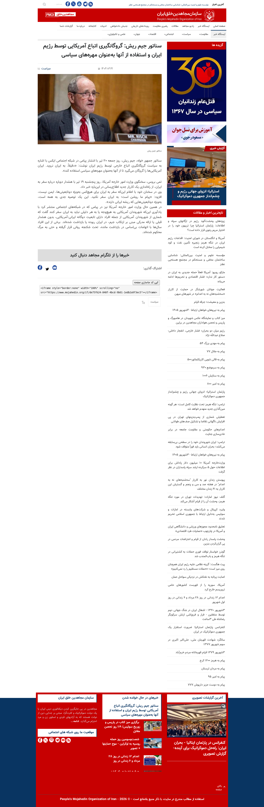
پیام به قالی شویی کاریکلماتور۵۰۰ (206, 359)
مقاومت (203, 34)
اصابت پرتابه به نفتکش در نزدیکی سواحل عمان (198, 577)
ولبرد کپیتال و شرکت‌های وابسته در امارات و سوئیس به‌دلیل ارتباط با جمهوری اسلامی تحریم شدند (196, 514)
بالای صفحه (219, 787)
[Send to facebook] (40, 267)
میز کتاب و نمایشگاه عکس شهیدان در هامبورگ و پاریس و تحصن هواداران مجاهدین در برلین (196, 320)
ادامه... (75, 721)
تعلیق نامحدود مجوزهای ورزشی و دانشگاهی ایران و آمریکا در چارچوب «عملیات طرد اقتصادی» (196, 529)
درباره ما (81, 26)
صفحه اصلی (219, 26)
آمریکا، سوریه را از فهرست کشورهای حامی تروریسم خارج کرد (196, 587)
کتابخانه (92, 26)
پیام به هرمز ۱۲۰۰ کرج (212, 660)
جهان (136, 34)
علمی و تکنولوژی (116, 34)
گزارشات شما (66, 26)
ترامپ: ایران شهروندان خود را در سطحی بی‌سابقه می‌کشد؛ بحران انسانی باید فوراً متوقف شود (196, 444)
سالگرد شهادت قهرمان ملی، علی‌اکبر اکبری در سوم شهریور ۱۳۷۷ (196, 642)
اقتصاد (152, 34)
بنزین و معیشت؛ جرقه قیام (209, 302)
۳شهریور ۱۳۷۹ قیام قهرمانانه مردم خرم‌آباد (200, 652)
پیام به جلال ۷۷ (216, 351)
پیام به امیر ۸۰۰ (216, 384)
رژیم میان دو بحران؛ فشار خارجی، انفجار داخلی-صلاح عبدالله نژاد (196, 333)
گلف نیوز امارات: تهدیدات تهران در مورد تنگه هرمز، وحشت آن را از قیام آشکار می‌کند (196, 499)
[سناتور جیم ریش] (100, 109)
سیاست (186, 34)
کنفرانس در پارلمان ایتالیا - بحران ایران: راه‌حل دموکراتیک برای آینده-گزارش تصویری (199, 748)
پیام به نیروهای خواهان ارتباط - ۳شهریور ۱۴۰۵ (198, 455)
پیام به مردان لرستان (213, 668)
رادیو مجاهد (188, 26)
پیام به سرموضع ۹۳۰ (213, 367)
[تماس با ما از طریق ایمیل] (63, 740)
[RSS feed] (90, 4)
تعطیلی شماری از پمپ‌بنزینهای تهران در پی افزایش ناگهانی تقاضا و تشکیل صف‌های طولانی (196, 419)
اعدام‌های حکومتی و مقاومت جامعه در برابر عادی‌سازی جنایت (196, 431)
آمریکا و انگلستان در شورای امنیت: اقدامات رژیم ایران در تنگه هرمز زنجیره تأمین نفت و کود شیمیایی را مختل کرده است (196, 243)
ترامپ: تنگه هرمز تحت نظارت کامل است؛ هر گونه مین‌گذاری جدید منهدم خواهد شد (196, 406)
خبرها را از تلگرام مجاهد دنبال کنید (99, 255)
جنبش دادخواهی (119, 26)
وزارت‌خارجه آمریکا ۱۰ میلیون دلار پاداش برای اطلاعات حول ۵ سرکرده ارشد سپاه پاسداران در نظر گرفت (196, 467)
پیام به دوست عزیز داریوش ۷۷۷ (206, 685)
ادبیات (103, 26)
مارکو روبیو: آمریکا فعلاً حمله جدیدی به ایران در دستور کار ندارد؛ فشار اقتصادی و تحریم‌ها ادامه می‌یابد (196, 277)
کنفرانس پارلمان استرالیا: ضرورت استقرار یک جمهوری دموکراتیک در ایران (196, 629)
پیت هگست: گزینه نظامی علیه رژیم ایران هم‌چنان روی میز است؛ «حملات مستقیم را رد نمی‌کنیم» (196, 566)
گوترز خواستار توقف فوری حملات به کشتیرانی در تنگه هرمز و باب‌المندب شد (196, 554)
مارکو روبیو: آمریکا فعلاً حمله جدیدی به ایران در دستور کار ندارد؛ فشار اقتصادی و (174, 4)
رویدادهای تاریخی (140, 26)
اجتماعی (169, 34)
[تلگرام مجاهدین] (84, 3)
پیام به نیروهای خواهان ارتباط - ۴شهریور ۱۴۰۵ (198, 310)
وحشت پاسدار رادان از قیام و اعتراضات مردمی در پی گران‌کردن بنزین (196, 541)
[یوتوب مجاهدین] (79, 3)
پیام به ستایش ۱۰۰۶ (213, 376)
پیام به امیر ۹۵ (216, 677)
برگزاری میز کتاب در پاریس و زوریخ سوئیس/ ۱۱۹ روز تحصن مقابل (122, 727)
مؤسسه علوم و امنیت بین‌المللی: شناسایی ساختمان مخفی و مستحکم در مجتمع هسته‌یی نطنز (196, 260)
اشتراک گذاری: (152, 268)
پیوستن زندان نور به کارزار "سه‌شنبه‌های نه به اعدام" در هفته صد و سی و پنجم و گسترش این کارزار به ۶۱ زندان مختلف (196, 484)
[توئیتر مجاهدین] (73, 3)
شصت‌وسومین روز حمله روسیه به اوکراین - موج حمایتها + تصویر (121, 744)
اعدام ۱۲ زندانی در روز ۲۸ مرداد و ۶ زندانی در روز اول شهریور (196, 600)
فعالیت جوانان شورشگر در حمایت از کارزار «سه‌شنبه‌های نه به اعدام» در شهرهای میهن (196, 291)
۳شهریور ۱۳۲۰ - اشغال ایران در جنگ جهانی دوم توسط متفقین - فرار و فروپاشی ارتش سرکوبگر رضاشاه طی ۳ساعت (196, 615)
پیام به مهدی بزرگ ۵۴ (212, 343)
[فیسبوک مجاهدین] (68, 3)
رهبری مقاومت (160, 26)
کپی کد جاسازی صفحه (146, 282)
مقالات (175, 26)
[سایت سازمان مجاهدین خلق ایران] (132, 15)
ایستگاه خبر (203, 26)
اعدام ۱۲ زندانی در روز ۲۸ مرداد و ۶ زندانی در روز (124, 758)
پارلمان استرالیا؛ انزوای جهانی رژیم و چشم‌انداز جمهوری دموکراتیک (196, 394)
